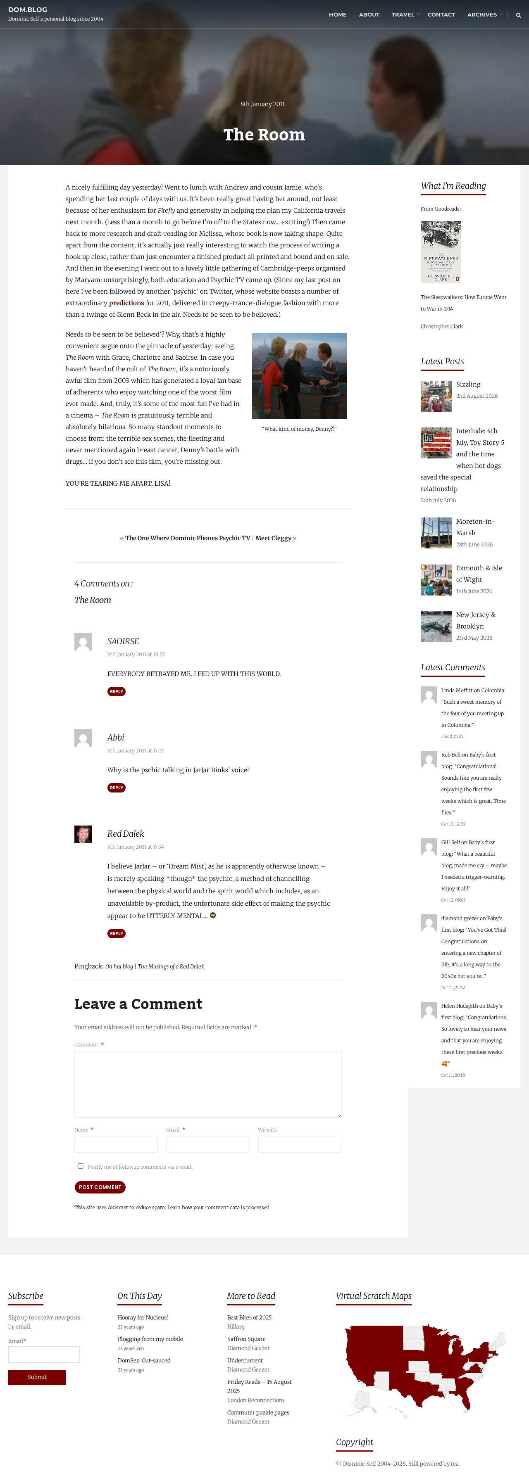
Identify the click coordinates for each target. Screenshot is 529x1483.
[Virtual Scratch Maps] (428, 1424)
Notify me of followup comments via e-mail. (140, 1167)
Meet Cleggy (273, 538)
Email (176, 1130)
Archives (482, 14)
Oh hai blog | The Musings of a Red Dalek (154, 966)
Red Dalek (125, 833)
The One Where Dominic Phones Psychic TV (187, 538)
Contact (441, 14)
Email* (17, 1341)
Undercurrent (245, 1360)
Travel (403, 14)
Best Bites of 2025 (249, 1317)
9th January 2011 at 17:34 (135, 847)
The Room (80, 357)
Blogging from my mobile (150, 1339)
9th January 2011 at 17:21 (135, 750)
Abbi (115, 737)
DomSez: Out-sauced (144, 1360)
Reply (116, 691)
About (369, 14)
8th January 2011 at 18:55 (136, 654)
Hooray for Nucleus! (143, 1317)
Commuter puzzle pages (258, 1412)
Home (338, 14)
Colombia (492, 690)
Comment (89, 1045)
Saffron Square (246, 1339)
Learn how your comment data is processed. (219, 1207)
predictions (126, 303)
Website (267, 1130)
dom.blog (27, 10)
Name (84, 1130)
